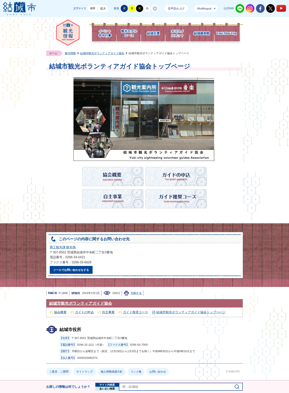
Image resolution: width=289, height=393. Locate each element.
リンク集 (136, 371)
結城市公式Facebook (260, 8)
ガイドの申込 (84, 312)
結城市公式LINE (240, 8)
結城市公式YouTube (281, 8)
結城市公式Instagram (250, 8)
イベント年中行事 (105, 33)
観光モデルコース (129, 33)
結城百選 (153, 33)
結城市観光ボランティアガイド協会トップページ (190, 312)
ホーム (53, 53)
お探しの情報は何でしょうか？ (68, 386)
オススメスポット (177, 33)
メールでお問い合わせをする (71, 269)
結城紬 (154, 8)
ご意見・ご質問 (58, 371)
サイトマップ (84, 371)
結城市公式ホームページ (19, 8)
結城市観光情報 (68, 32)
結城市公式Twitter (270, 8)
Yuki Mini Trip (226, 33)
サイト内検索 (107, 384)
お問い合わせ (157, 371)
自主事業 (108, 312)
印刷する (136, 293)
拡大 (103, 8)
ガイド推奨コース (135, 312)
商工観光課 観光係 (63, 247)
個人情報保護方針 (112, 371)
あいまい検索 (107, 388)
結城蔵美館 (202, 33)
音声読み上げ (176, 8)
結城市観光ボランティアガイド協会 (102, 53)
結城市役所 (70, 329)
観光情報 (70, 53)
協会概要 (60, 312)
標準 (92, 8)
